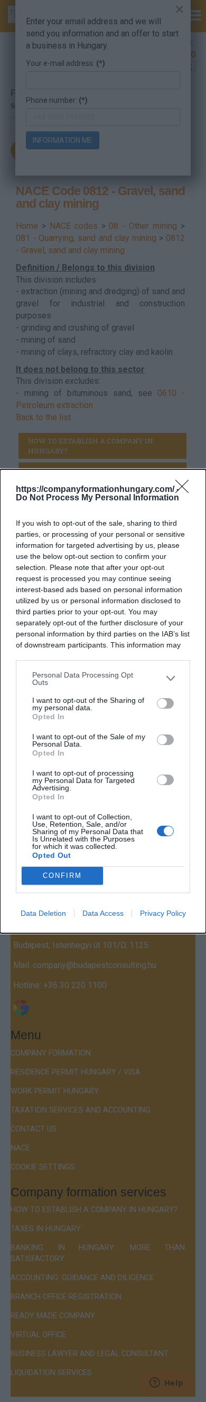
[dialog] (103, 701)
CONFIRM (62, 875)
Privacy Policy (163, 913)
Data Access (103, 913)
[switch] (165, 703)
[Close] (185, 490)
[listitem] (103, 678)
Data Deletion (43, 913)
